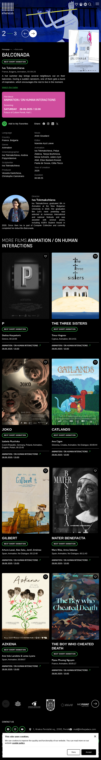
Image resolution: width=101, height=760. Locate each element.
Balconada (19, 49)
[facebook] (43, 123)
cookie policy (18, 743)
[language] (85, 4)
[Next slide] (33, 33)
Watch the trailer (10, 87)
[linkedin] (52, 123)
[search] (89, 4)
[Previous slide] (25, 33)
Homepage (6, 49)
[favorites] (76, 4)
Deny (74, 752)
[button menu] (97, 4)
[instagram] (48, 123)
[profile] (81, 4)
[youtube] (22, 729)
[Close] (95, 736)
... (12, 49)
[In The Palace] (8, 8)
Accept (89, 752)
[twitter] (57, 123)
